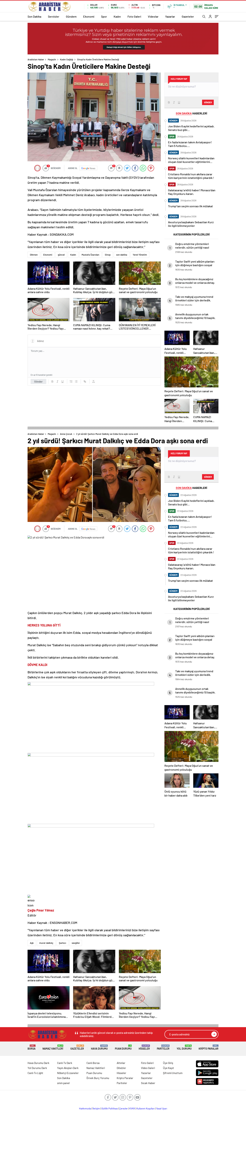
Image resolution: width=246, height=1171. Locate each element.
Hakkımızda (85, 1108)
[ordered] (71, 381)
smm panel (63, 1083)
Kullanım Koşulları (146, 1108)
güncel (61, 254)
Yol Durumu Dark (37, 1068)
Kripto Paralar (208, 1047)
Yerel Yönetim (140, 254)
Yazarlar (170, 16)
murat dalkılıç (46, 942)
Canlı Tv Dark (64, 1062)
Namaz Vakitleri (53, 1047)
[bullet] (76, 381)
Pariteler (163, 1047)
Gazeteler (188, 16)
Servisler (53, 16)
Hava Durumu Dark (38, 1062)
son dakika (121, 254)
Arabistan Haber (36, 59)
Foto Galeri (134, 16)
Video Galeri (148, 1068)
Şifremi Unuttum (172, 1073)
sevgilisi (76, 942)
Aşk (32, 942)
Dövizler (121, 1068)
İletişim (96, 1108)
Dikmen (34, 254)
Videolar (153, 16)
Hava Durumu (99, 1047)
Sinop (108, 254)
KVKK (132, 1108)
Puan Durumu (123, 1047)
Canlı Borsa (93, 1062)
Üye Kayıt (168, 1068)
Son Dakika (34, 16)
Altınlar (121, 1062)
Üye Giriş (168, 1062)
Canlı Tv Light (35, 1073)
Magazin (52, 59)
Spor (104, 16)
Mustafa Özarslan (90, 254)
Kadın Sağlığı (66, 59)
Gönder (38, 381)
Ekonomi (88, 16)
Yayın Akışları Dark (68, 1068)
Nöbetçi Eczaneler (68, 1073)
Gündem (71, 16)
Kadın (117, 16)
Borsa (31, 1047)
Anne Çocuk (66, 433)
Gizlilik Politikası (109, 1108)
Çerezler (123, 1108)
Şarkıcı (62, 942)
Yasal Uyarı (161, 1108)
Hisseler (144, 1047)
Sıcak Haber (148, 1083)
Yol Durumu (184, 1047)
